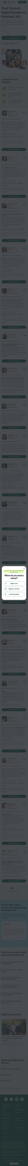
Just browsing (14, 594)
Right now (14, 583)
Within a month (14, 589)
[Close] (24, 569)
